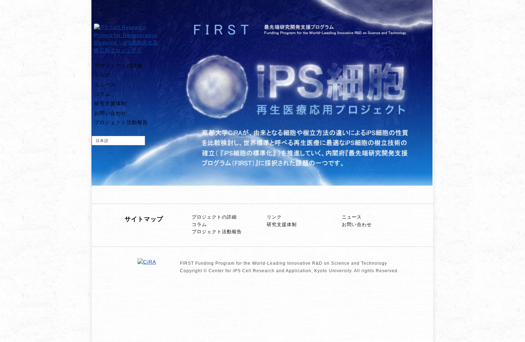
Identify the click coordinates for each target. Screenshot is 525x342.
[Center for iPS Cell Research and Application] (147, 262)
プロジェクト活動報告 (121, 122)
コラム (102, 94)
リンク (102, 75)
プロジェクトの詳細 (118, 65)
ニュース (105, 84)
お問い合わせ (110, 113)
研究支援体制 (110, 103)
